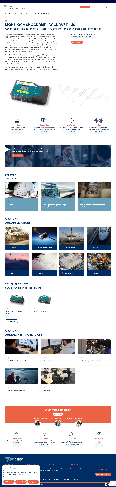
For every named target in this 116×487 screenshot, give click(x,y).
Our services (52, 465)
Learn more (6, 477)
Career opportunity (103, 474)
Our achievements (32, 465)
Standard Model (77, 37)
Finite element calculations (55, 361)
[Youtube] (106, 484)
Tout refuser (21, 481)
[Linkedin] (109, 484)
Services (52, 7)
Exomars (11, 205)
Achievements (62, 7)
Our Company (9, 465)
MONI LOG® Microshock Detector (14, 313)
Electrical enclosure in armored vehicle (92, 206)
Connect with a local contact (14, 473)
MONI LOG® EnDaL (40, 312)
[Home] (14, 7)
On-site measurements (17, 391)
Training (47, 391)
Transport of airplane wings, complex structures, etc (55, 206)
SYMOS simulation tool (17, 361)
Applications (33, 7)
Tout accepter (33, 481)
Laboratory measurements (91, 361)
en (110, 7)
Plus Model (88, 37)
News (70, 7)
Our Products (12, 14)
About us (94, 7)
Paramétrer (9, 481)
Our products (74, 465)
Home (6, 14)
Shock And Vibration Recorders (26, 14)
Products (43, 7)
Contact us (85, 7)
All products (10, 321)
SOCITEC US (102, 7)
